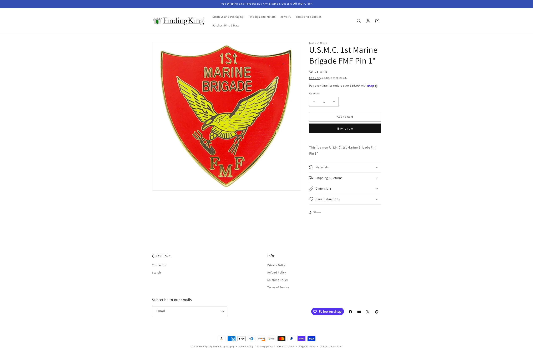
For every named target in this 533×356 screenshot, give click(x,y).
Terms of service (285, 346)
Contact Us (159, 265)
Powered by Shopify (223, 346)
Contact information (331, 346)
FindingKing (206, 346)
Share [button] (317, 212)
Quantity (314, 93)
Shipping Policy (277, 280)
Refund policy (245, 346)
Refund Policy (276, 273)
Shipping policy (307, 346)
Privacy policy (265, 346)
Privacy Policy (276, 265)
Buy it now (345, 128)
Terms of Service (278, 287)
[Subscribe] (222, 311)
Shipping (314, 77)
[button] (359, 21)
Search (156, 273)
